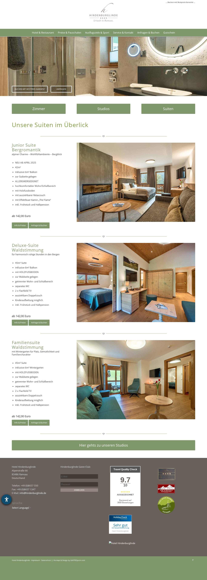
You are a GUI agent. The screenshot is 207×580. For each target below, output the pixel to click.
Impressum (35, 560)
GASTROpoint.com (77, 560)
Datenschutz (46, 560)
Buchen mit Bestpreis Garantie (30, 89)
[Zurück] (2, 66)
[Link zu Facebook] (193, 560)
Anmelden (79, 490)
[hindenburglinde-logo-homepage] (103, 12)
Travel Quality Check (125, 469)
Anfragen (61, 89)
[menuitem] (43, 32)
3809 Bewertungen (125, 502)
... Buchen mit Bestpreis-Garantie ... (180, 2)
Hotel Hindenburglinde (120, 531)
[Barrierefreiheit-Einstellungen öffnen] (7, 499)
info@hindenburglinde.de (33, 492)
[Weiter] (204, 66)
